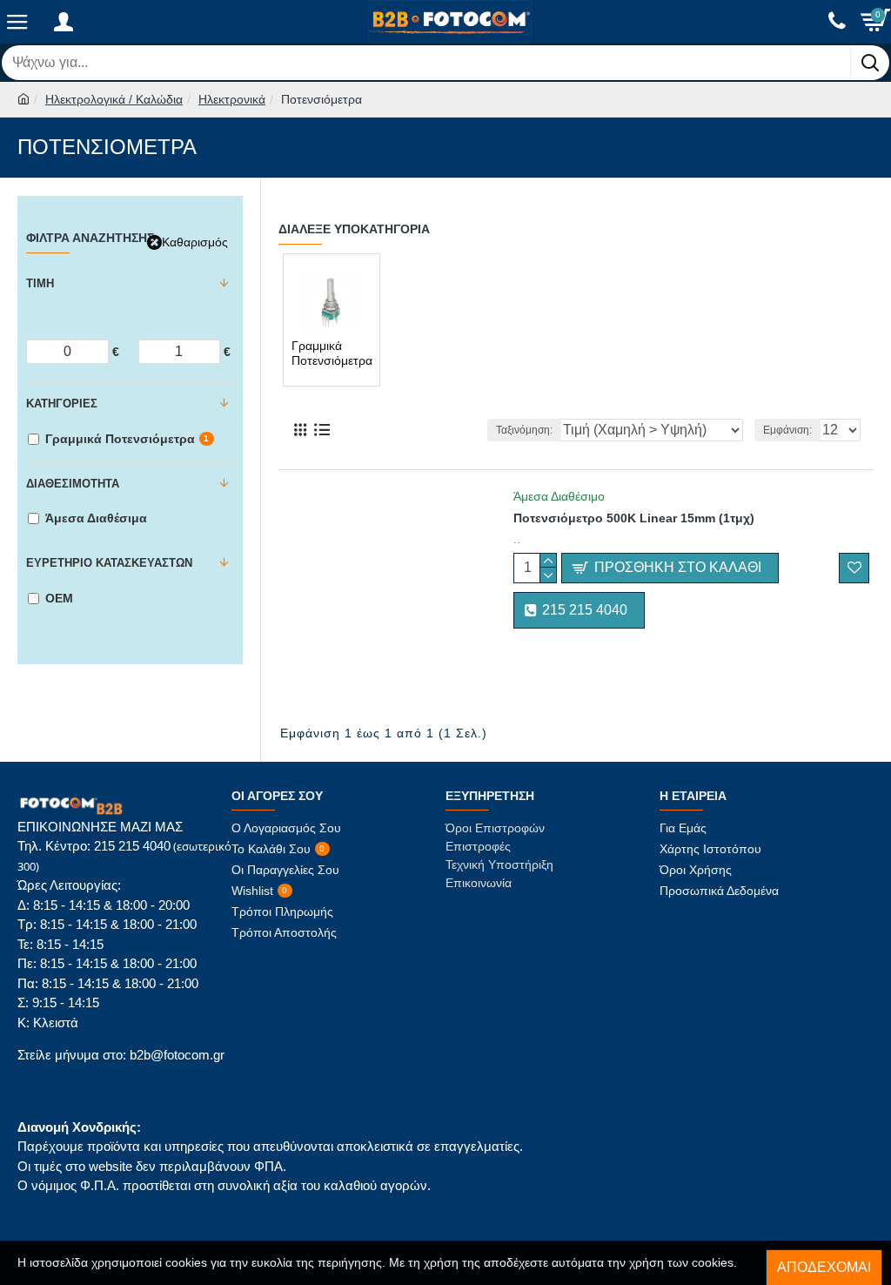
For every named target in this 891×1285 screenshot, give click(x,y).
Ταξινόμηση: (524, 430)
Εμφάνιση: (787, 430)
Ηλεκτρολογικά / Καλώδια (114, 99)
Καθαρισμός (195, 242)
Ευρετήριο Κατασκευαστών (109, 562)
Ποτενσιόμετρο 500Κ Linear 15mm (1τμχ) (633, 518)
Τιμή (40, 283)
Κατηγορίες (61, 403)
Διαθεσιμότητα (72, 483)
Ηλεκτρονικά (231, 99)
